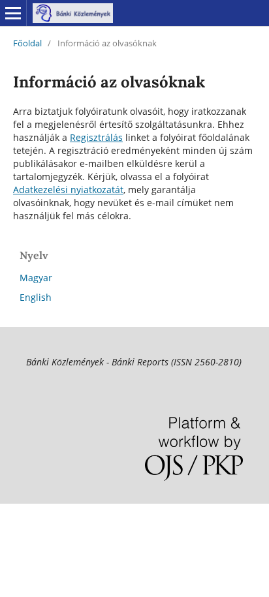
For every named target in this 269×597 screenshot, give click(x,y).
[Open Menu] (13, 13)
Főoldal (27, 43)
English (36, 297)
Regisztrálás (96, 137)
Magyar (36, 277)
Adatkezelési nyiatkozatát (68, 189)
